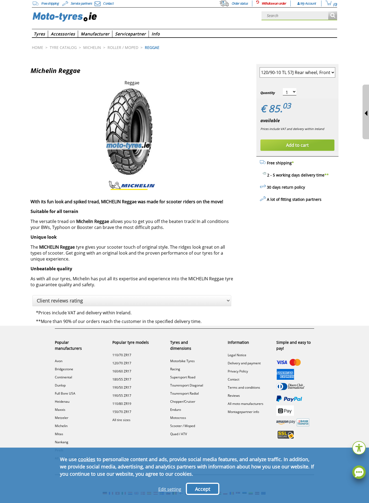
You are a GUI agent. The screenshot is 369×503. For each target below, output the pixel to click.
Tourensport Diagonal (186, 385)
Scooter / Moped (182, 426)
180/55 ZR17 (121, 379)
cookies (86, 459)
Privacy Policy (238, 371)
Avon (58, 361)
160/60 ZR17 (121, 371)
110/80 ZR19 (121, 403)
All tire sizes (121, 420)
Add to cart (297, 145)
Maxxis (60, 409)
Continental (63, 377)
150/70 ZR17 (121, 411)
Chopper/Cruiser (182, 401)
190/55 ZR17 (121, 395)
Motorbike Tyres (182, 361)
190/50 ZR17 (121, 387)
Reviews (234, 395)
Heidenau (62, 401)
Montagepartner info (243, 411)
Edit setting (169, 489)
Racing (175, 369)
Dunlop (60, 385)
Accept (202, 489)
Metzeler (61, 417)
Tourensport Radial (184, 393)
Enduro (175, 409)
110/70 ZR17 (121, 355)
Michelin (61, 426)
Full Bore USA (65, 393)
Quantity (267, 92)
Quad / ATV (178, 434)
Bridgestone (64, 369)
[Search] (332, 15)
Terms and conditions (244, 387)
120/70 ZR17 (121, 363)
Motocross (178, 417)
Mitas (59, 434)
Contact (233, 379)
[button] (359, 447)
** (326, 175)
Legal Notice (237, 355)
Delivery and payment (244, 363)
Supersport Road (182, 377)
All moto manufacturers (245, 403)
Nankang (61, 442)
